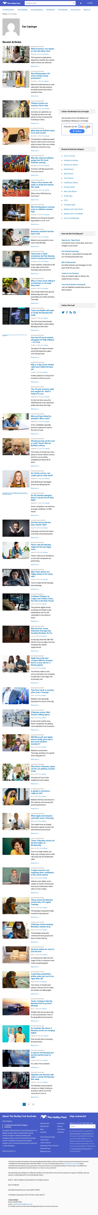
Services (59, 1126)
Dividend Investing (71, 160)
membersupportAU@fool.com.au (22, 1204)
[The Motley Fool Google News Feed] (75, 312)
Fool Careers (61, 1129)
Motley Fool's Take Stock (73, 209)
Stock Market (23, 10)
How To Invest (69, 156)
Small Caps (68, 196)
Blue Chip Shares (70, 191)
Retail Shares (69, 169)
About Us (87, 10)
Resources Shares (71, 165)
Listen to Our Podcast (70, 273)
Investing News (8, 10)
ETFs (66, 200)
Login (90, 3)
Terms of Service (45, 1142)
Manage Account (45, 1151)
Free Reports (63, 10)
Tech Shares (69, 178)
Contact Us (60, 1132)
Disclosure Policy (45, 1148)
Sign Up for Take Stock (71, 240)
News (42, 1129)
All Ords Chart (44, 1126)
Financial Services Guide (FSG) (81, 1148)
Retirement (50, 10)
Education (43, 1132)
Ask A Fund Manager (71, 218)
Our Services (75, 10)
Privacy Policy (44, 1140)
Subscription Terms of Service (49, 1145)
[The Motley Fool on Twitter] (63, 312)
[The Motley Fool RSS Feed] (71, 312)
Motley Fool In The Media (73, 214)
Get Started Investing (70, 251)
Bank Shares (68, 174)
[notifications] (80, 3)
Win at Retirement (69, 262)
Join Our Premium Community (73, 284)
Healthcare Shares (71, 183)
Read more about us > (9, 1151)
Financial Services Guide (47, 1137)
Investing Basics (37, 10)
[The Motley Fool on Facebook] (67, 312)
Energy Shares (69, 187)
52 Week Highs (69, 205)
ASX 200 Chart (44, 1123)
